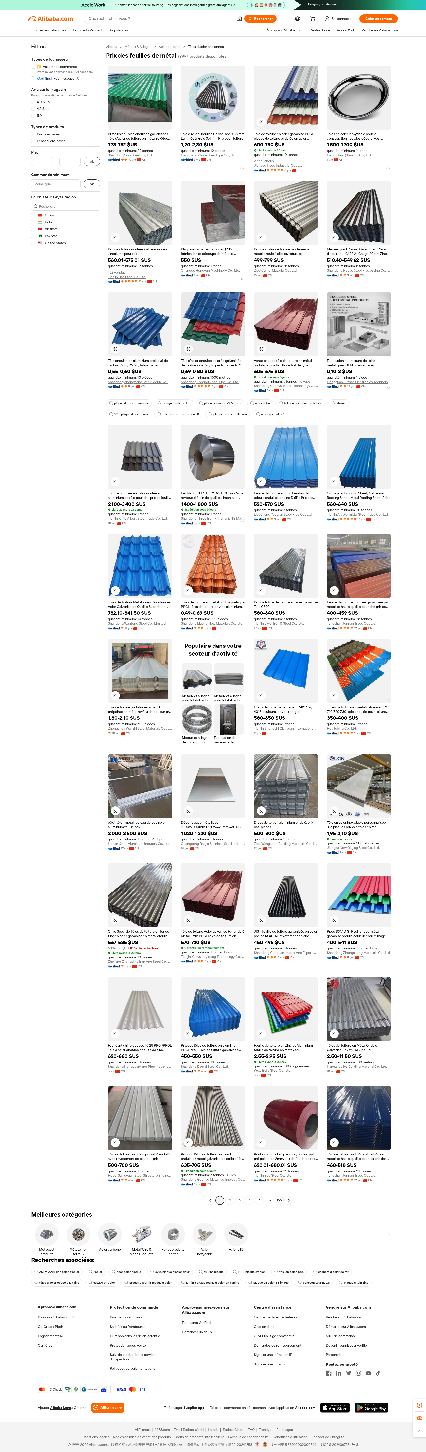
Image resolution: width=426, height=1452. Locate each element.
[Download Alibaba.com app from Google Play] (371, 1408)
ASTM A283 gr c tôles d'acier (59, 1272)
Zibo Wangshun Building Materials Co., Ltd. (286, 844)
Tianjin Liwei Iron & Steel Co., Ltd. (279, 623)
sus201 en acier (104, 1282)
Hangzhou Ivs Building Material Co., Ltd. (357, 1066)
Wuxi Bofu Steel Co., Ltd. (272, 1070)
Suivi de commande (341, 1336)
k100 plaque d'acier (251, 1272)
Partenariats (335, 1355)
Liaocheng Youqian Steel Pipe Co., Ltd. (283, 514)
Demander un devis (197, 1332)
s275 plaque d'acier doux (172, 1272)
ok (92, 161)
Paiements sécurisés (126, 1317)
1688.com (162, 1430)
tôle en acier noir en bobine (303, 403)
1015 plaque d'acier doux (131, 414)
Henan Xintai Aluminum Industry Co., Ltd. (139, 844)
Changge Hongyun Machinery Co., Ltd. (210, 270)
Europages (284, 1430)
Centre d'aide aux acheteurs (275, 1317)
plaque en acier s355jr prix (222, 403)
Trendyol (265, 1430)
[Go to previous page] (210, 1200)
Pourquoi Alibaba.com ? (56, 1317)
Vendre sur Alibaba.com (344, 1317)
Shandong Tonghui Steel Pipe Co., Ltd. (210, 382)
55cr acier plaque (129, 1272)
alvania (341, 403)
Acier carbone (169, 47)
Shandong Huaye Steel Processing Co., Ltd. (359, 270)
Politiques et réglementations (132, 1368)
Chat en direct (265, 1327)
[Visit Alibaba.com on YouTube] (368, 1373)
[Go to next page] (288, 1200)
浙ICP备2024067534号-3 (339, 1445)
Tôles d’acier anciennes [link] (206, 47)
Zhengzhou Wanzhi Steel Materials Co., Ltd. (140, 728)
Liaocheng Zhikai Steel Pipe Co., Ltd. (208, 155)
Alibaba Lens (60, 1408)
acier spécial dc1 (272, 414)
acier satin (262, 403)
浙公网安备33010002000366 (293, 1445)
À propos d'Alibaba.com (57, 1307)
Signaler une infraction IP (273, 1355)
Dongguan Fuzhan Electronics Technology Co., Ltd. (359, 382)
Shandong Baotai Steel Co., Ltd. (205, 1066)
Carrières (45, 1345)
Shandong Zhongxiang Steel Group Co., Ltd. (140, 382)
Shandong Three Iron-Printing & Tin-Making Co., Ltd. (213, 518)
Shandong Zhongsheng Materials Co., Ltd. (358, 953)
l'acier (98, 1272)
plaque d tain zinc (356, 1282)
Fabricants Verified (196, 1323)
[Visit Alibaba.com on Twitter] (349, 1373)
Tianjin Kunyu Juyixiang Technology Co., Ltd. (213, 957)
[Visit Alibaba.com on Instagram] (358, 1373)
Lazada (213, 1430)
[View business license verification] (257, 1444)
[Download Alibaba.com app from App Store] (335, 1408)
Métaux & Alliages (137, 47)
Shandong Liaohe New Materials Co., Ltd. (212, 623)
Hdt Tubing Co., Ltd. (342, 728)
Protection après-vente (128, 1345)
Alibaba (111, 47)
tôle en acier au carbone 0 (180, 414)
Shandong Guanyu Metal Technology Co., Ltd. (286, 386)
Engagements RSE (52, 1336)
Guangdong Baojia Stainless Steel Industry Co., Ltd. (213, 844)
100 (279, 1200)
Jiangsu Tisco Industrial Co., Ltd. (278, 165)
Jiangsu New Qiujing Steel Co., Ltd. (353, 848)
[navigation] (65, 624)
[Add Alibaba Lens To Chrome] (107, 1408)
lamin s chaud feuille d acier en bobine (212, 1282)
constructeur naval (316, 1282)
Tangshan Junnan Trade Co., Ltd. (351, 623)
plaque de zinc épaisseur (131, 403)
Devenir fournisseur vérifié (346, 1345)
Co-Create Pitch (50, 1327)
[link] (419, 1405)
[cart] (313, 19)
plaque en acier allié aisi (230, 414)
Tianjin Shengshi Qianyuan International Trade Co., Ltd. (286, 728)
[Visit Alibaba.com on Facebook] (329, 1373)
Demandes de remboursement (277, 1345)
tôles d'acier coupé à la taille (59, 1282)
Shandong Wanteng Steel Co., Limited (137, 623)
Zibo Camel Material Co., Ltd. (275, 270)
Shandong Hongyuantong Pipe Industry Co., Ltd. (140, 1066)
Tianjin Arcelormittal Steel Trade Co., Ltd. (358, 514)
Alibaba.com (305, 1408)
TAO (251, 1430)
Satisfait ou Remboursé (128, 1327)
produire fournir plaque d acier (150, 1282)
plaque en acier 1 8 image (271, 1282)
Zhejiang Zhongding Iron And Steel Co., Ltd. (140, 961)
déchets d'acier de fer (333, 1272)
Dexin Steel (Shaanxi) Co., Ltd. (349, 155)
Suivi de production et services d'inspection (133, 1357)
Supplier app (194, 1408)
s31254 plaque (214, 1272)
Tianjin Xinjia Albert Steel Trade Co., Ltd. (138, 518)
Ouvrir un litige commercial (274, 1336)
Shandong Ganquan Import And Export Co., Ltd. (286, 953)
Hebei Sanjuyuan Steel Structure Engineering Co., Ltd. (140, 1175)
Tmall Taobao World (189, 1430)
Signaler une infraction (271, 1364)
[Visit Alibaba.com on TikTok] (378, 1373)
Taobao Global (233, 1430)
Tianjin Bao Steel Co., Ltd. (127, 277)
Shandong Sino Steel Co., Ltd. (130, 155)
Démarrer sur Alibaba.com (346, 1327)
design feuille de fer (176, 403)
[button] (239, 19)
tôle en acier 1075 (291, 1272)
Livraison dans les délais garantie (135, 1336)
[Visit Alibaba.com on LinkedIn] (339, 1373)
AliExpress (143, 1430)
